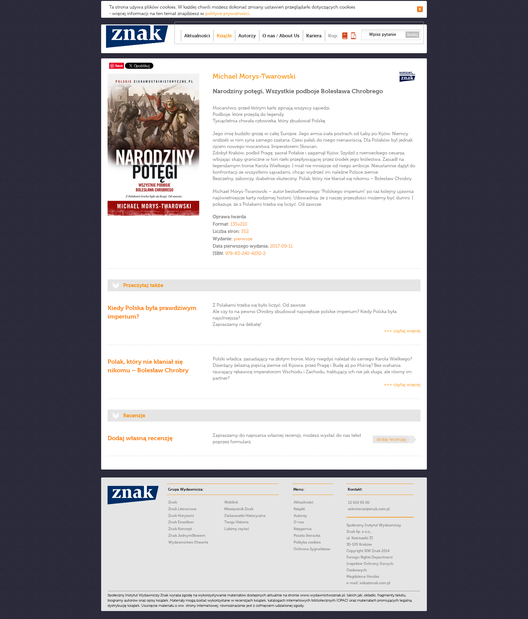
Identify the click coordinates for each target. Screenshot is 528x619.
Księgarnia (303, 529)
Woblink (231, 502)
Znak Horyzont (181, 516)
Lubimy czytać (236, 529)
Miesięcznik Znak (238, 509)
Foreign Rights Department (369, 557)
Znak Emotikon (181, 522)
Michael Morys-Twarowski (254, 76)
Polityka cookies (307, 542)
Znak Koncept (180, 529)
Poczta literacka (307, 535)
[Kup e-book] (353, 37)
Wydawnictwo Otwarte (188, 542)
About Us (289, 36)
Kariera (313, 36)
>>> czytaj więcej (402, 330)
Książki (224, 36)
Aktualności (197, 36)
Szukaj (412, 34)
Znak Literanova (182, 509)
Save (119, 65)
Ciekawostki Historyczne (245, 516)
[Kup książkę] (344, 37)
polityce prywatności (227, 13)
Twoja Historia (236, 522)
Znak (172, 502)
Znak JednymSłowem (186, 535)
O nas (268, 36)
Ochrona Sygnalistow (312, 549)
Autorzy (247, 36)
